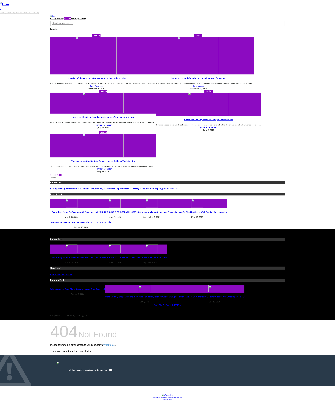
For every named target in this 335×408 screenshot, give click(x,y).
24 (55, 175)
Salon (151, 188)
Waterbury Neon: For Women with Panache (71, 212)
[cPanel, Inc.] (167, 395)
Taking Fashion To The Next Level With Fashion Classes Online (197, 212)
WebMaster (109, 345)
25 (58, 175)
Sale (147, 188)
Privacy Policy (167, 399)
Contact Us (55, 274)
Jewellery (11, 12)
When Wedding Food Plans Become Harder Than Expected (77, 289)
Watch (174, 188)
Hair (86, 188)
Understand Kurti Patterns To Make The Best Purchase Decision (81, 222)
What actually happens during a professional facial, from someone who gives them (144, 297)
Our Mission (66, 274)
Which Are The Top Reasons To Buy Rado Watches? (208, 119)
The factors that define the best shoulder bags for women (198, 78)
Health (91, 188)
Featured (76, 188)
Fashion (19, 12)
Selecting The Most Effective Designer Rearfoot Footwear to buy (103, 117)
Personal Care (126, 188)
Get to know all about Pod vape (151, 212)
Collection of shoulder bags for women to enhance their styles (96, 78)
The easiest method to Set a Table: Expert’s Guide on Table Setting (103, 161)
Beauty (3, 12)
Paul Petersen (96, 86)
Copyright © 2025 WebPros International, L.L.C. (167, 397)
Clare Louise (198, 86)
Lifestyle (107, 188)
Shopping (158, 188)
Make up (27, 12)
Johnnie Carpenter (103, 125)
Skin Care (167, 188)
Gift (82, 188)
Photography (139, 188)
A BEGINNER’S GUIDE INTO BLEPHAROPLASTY (114, 212)
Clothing (35, 12)
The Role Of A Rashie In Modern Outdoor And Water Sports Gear (214, 297)
